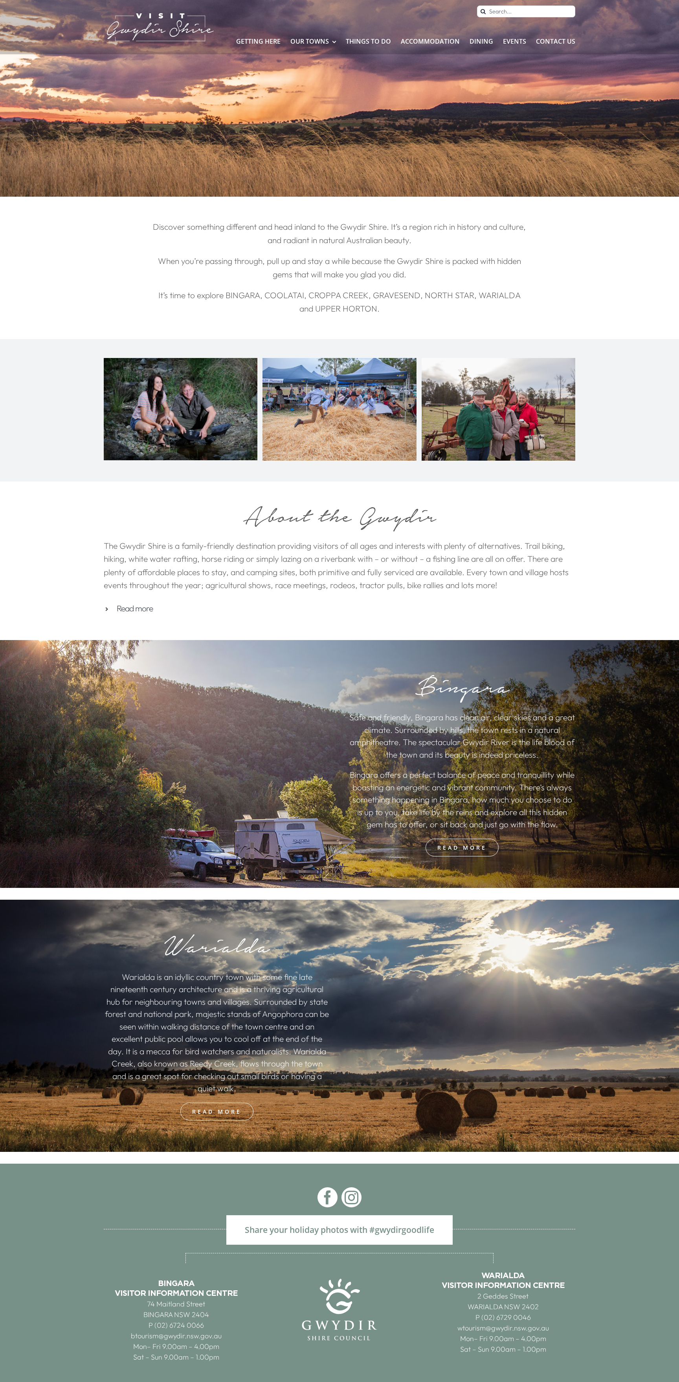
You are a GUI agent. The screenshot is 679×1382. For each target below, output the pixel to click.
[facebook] (327, 1197)
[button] (339, 608)
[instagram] (351, 1197)
